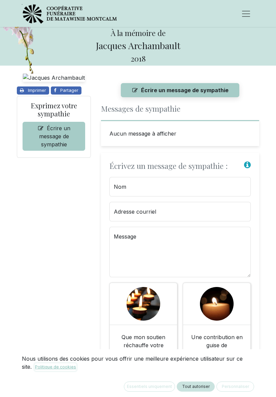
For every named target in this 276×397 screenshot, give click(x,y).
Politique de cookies (55, 366)
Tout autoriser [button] (196, 386)
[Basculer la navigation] (246, 13)
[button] (247, 165)
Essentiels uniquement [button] (149, 386)
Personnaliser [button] (235, 386)
